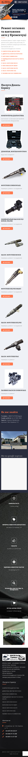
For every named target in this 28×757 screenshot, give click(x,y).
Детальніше (6, 125)
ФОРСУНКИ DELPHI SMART (11, 289)
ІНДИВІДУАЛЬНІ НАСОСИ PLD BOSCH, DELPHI (12, 220)
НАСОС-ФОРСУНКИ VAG (10, 356)
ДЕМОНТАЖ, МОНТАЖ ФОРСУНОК (14, 151)
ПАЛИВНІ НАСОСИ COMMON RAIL (13, 390)
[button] (2, 633)
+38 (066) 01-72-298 (11, 734)
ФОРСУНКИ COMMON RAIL (11, 185)
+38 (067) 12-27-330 (11, 736)
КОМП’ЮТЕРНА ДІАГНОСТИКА (12, 116)
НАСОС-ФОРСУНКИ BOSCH (11, 255)
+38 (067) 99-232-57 (11, 731)
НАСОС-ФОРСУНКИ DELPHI (11, 323)
